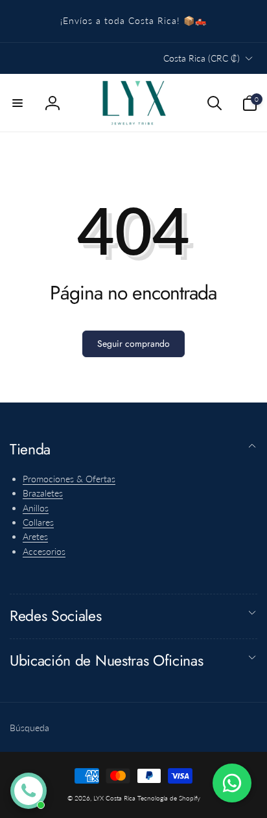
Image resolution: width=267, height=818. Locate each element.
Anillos (36, 507)
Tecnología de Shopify (168, 798)
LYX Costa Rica (114, 798)
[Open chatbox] (28, 791)
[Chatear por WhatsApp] (232, 783)
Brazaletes (43, 492)
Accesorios (44, 551)
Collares (38, 522)
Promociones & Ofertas (69, 478)
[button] (17, 103)
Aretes (35, 536)
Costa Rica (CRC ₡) (201, 58)
